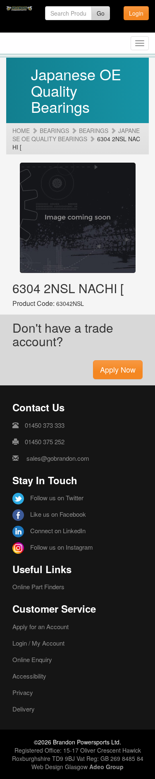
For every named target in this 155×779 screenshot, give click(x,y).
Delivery (23, 708)
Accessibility (29, 676)
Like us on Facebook (58, 514)
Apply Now (118, 369)
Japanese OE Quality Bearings (76, 134)
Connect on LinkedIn (58, 530)
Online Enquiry (32, 659)
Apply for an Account (40, 626)
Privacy (22, 692)
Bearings (54, 130)
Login (136, 13)
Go (101, 13)
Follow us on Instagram (61, 547)
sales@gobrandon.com (57, 458)
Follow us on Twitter (56, 497)
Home (21, 130)
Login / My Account (38, 643)
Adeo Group (106, 767)
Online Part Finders (38, 586)
